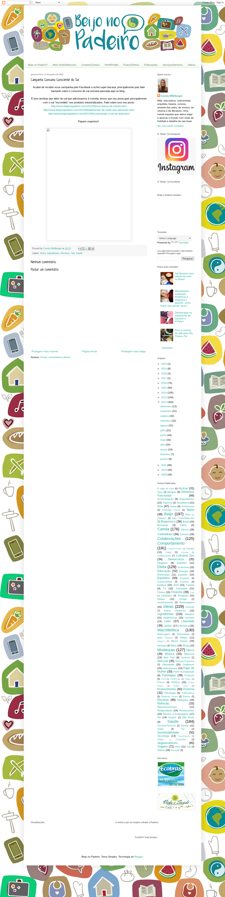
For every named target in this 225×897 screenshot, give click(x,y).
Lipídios (167, 625)
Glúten (161, 599)
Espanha (184, 578)
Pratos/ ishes (180, 686)
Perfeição (189, 675)
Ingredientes (53, 253)
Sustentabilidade (168, 732)
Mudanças (166, 650)
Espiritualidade (164, 582)
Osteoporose (170, 668)
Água (160, 492)
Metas (183, 637)
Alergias (171, 492)
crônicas (184, 552)
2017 (164, 378)
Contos (190, 548)
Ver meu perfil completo (170, 125)
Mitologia (161, 645)
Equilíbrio (163, 578)
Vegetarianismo (167, 743)
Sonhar (185, 725)
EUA (176, 585)
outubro (165, 416)
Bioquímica (168, 521)
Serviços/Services (172, 64)
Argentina (167, 503)
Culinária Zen (185, 555)
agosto (164, 425)
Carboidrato (165, 534)
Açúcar (183, 488)
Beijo (168, 514)
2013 (164, 397)
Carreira (184, 534)
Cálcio (183, 525)
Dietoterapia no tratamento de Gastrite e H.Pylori (183, 317)
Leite (167, 621)
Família (190, 585)
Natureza (189, 654)
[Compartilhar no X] (86, 248)
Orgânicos (188, 664)
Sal (73, 253)
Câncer (185, 529)
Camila (163, 529)
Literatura (183, 625)
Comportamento (171, 543)
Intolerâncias (170, 617)
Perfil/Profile (111, 64)
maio (163, 439)
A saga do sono (165, 488)
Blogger (138, 856)
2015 (164, 387)
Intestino (189, 614)
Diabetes (182, 562)
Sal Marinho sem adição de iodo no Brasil (184, 276)
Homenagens (186, 602)
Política (176, 682)
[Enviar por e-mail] (79, 248)
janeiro (164, 459)
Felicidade (181, 588)
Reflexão (163, 703)
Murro (190, 650)
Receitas (65, 253)
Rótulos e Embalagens (176, 714)
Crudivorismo (164, 556)
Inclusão (190, 607)
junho (163, 435)
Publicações (151, 64)
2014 (164, 392)
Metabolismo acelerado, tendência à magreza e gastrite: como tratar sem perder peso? (175, 298)
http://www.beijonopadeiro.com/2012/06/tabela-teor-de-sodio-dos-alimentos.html (88, 109)
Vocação (175, 750)
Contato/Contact (90, 64)
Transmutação (184, 736)
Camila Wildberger (172, 95)
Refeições (182, 700)
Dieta (43, 253)
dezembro (166, 406)
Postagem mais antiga (133, 351)
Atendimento (187, 506)
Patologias (169, 675)
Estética (161, 585)
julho (163, 430)
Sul (182, 729)
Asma (173, 506)
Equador (183, 574)
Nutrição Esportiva (184, 661)
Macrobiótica (168, 630)
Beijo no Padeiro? (38, 64)
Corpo (168, 552)
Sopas (160, 729)
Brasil (186, 521)
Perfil (163, 679)
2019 (164, 368)
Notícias (162, 661)
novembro (166, 411)
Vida (188, 747)
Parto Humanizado (183, 671)
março (164, 449)
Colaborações (169, 538)
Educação (163, 571)
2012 (164, 402)
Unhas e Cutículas (171, 739)
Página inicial (89, 351)
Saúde (79, 253)
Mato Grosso (164, 638)
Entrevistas (163, 574)
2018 (164, 373)
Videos (191, 64)
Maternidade (183, 634)
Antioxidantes (186, 499)
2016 (164, 383)
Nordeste (185, 657)
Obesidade (168, 664)
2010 (164, 469)
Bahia (190, 509)
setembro (166, 420)
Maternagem (163, 634)
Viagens (162, 746)
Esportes (184, 582)
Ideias (168, 606)
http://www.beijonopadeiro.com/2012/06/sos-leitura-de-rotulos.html (89, 106)
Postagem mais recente (45, 351)
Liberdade (187, 621)
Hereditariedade (165, 602)
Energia (183, 571)
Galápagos (166, 595)
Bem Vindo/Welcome (64, 64)
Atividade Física (171, 510)
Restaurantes (186, 710)
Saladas (172, 717)
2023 (164, 363)
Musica (169, 654)
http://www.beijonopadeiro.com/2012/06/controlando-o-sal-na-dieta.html (88, 113)
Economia (183, 567)
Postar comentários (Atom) (55, 357)
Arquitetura (183, 502)
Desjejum (162, 562)
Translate (183, 242)
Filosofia (176, 592)
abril (163, 444)
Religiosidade (164, 710)
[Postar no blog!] (83, 248)
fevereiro (165, 454)
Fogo (192, 592)
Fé (164, 588)
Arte (160, 506)
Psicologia (170, 692)
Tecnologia (163, 735)
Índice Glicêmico (175, 610)
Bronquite (162, 525)
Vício (177, 746)
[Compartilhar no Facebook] (89, 248)
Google (183, 599)
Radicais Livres (169, 696)
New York (169, 657)
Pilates (188, 679)
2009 (164, 474)
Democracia (176, 559)
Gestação (183, 595)
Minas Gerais (179, 641)
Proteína (188, 689)
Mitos (173, 645)
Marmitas (167, 347)
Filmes (161, 592)
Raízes (186, 696)
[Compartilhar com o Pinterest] (93, 248)
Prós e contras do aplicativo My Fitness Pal (184, 333)
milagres (161, 641)
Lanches (189, 617)
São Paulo (188, 717)
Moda (186, 645)
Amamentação (165, 499)
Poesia (160, 682)
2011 (164, 465)
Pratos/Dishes (131, 64)
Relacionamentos (167, 707)
